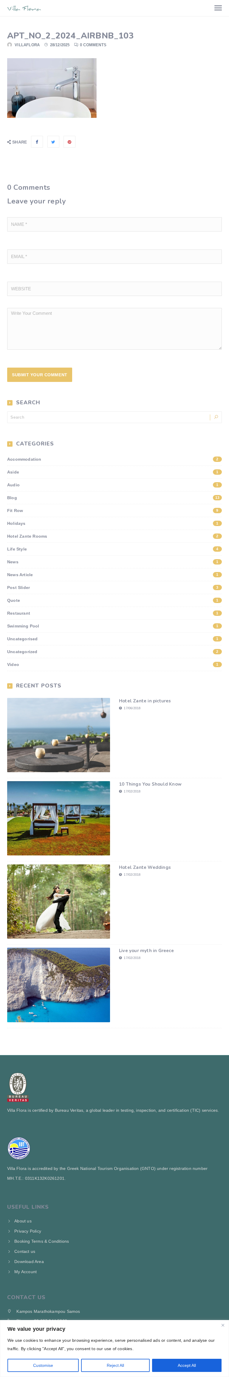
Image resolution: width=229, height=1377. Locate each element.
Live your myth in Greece (146, 951)
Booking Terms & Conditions (41, 1241)
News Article (113, 574)
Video (113, 664)
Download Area (29, 1261)
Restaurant (113, 613)
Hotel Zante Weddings (145, 867)
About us (23, 1221)
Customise (43, 1365)
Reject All (115, 1365)
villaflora (27, 45)
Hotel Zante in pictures (145, 701)
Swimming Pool (113, 626)
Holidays (113, 523)
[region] (114, 1348)
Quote (113, 600)
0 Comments (93, 45)
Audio (113, 484)
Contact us (24, 1251)
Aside (113, 472)
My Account (25, 1271)
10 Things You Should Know (150, 784)
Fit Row (113, 510)
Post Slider (113, 587)
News (113, 561)
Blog (113, 497)
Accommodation (113, 459)
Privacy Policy (27, 1231)
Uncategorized (113, 651)
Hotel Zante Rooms (113, 536)
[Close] (222, 1325)
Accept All (187, 1365)
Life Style (113, 549)
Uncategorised (113, 638)
